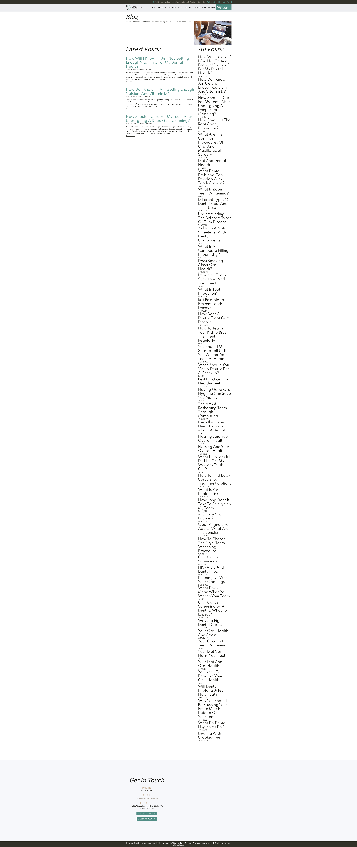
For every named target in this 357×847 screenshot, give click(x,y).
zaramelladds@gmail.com (147, 798)
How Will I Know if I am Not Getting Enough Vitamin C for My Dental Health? (214, 65)
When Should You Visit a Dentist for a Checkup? (213, 369)
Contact (196, 7)
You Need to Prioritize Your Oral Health (210, 676)
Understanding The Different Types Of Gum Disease (214, 218)
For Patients (170, 7)
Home (154, 7)
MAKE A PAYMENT (208, 7)
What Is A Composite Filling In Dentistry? (213, 250)
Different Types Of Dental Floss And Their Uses (213, 204)
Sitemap (176, 845)
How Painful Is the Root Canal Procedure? (214, 124)
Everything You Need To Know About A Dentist (211, 426)
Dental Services (184, 7)
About (160, 7)
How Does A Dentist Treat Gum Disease (214, 318)
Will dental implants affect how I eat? (211, 690)
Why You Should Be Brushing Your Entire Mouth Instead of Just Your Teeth (212, 709)
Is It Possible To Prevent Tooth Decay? (211, 304)
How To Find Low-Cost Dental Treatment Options (214, 479)
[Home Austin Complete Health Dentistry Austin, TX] (134, 7)
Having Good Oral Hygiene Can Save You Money (214, 394)
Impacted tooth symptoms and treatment (212, 279)
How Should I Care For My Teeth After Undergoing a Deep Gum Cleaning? (214, 106)
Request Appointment (222, 7)
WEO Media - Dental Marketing (181, 843)
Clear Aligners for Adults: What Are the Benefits (214, 529)
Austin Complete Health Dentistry (155, 843)
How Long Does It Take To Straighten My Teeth (214, 504)
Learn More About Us (147, 819)
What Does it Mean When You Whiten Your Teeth (214, 592)
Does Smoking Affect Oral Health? (210, 265)
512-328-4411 (146, 791)
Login (182, 845)
